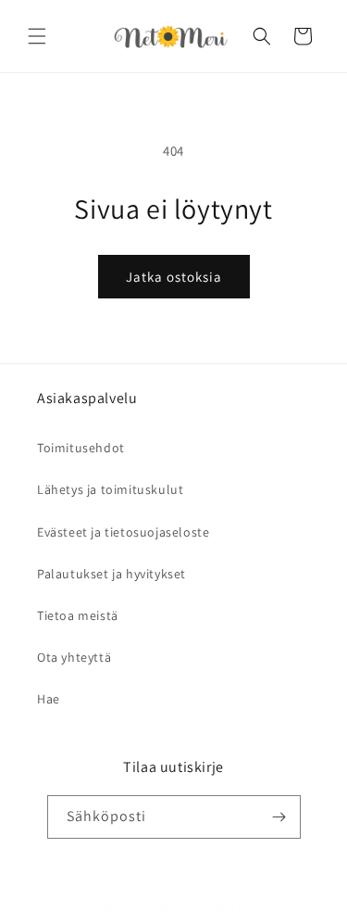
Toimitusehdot (81, 447)
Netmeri (137, 908)
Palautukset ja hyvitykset (111, 573)
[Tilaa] (279, 817)
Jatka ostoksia (174, 276)
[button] (37, 36)
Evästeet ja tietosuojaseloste (123, 532)
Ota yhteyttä (74, 657)
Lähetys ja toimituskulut (110, 489)
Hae (48, 698)
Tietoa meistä (77, 615)
